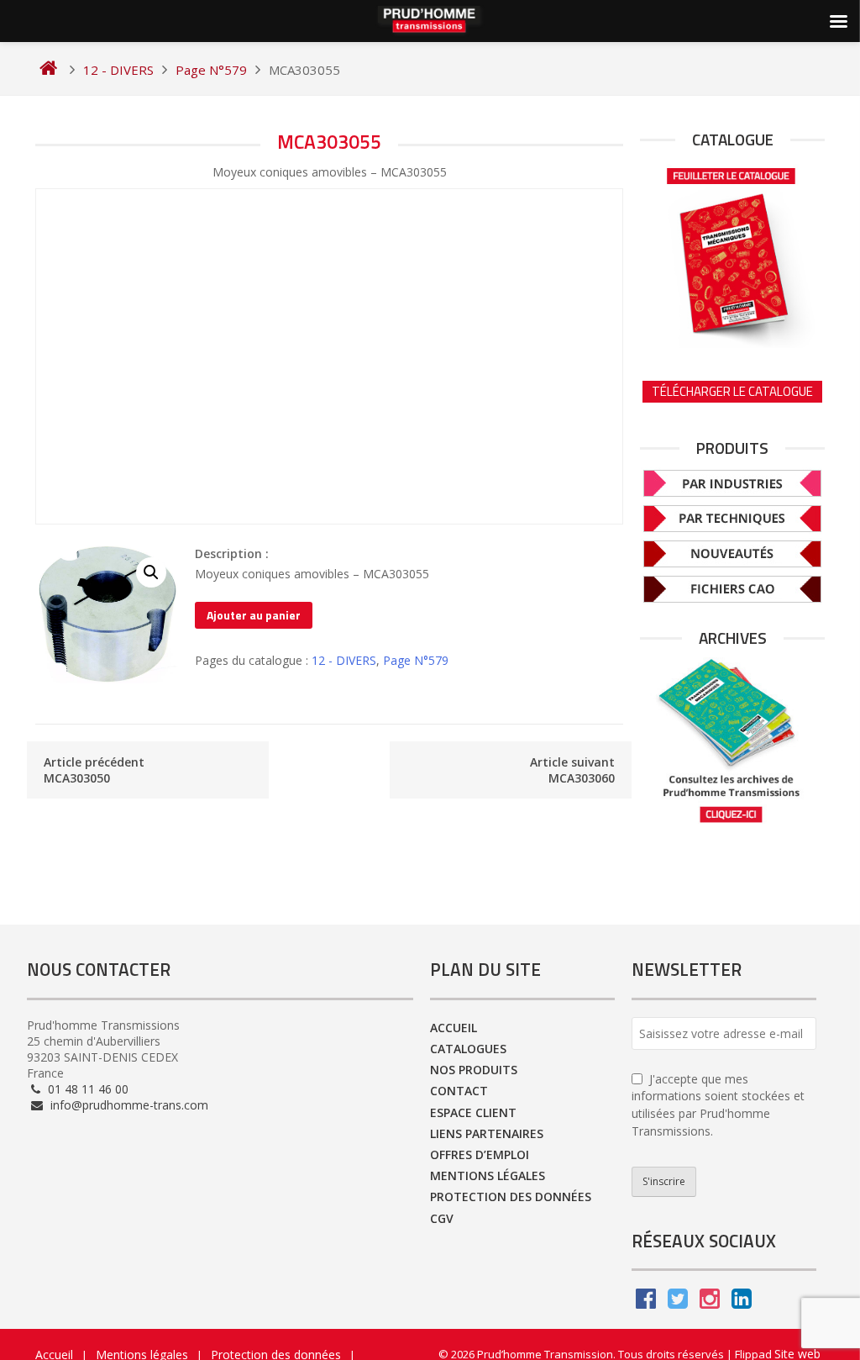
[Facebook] (646, 1302)
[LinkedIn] (741, 1302)
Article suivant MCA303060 (572, 770)
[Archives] (732, 741)
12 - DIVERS (344, 660)
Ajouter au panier (254, 615)
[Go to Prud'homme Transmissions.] (48, 69)
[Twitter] (677, 1302)
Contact (459, 1091)
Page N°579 (415, 660)
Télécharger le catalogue (732, 391)
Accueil (453, 1028)
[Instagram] (709, 1302)
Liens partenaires (486, 1133)
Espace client (473, 1112)
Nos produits (473, 1070)
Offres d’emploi (479, 1154)
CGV (442, 1218)
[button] (151, 572)
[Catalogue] (732, 253)
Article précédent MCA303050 (94, 770)
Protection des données (510, 1196)
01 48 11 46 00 (86, 1089)
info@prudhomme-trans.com (127, 1105)
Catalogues (468, 1049)
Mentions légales (487, 1175)
